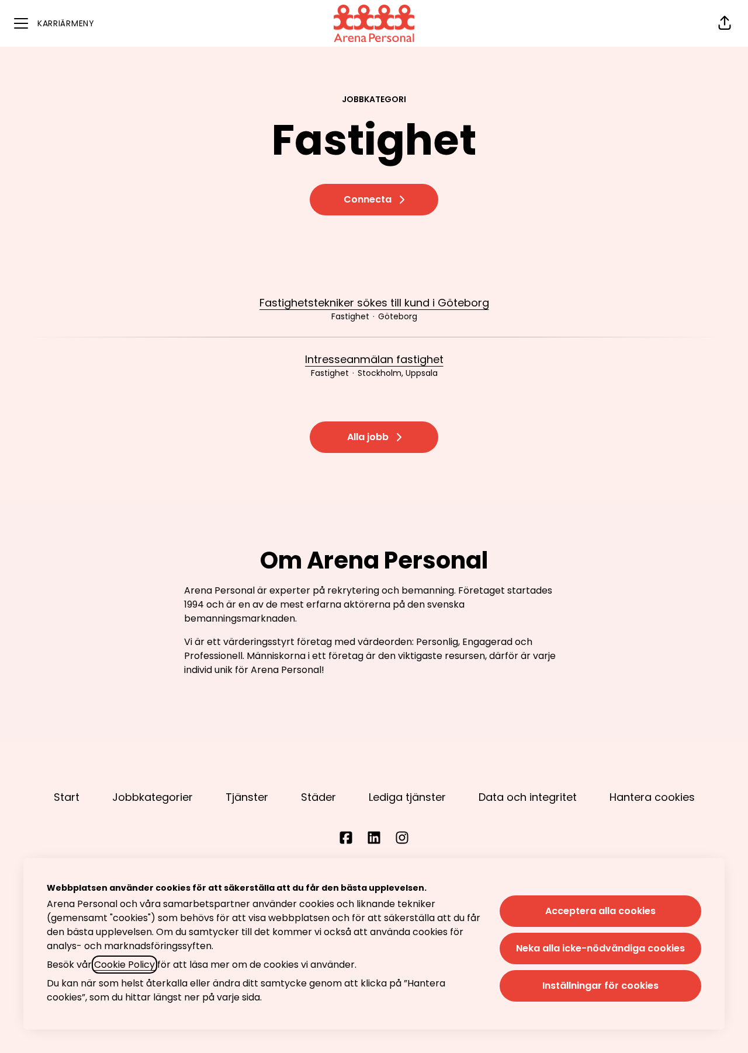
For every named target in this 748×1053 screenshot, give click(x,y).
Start (66, 797)
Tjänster (247, 797)
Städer (318, 797)
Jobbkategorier (152, 797)
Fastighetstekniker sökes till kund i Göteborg (374, 302)
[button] (724, 23)
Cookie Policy (124, 964)
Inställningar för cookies (600, 985)
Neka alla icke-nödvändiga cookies (600, 948)
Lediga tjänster (407, 797)
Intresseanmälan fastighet (374, 359)
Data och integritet (528, 797)
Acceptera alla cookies (600, 911)
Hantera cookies (652, 797)
